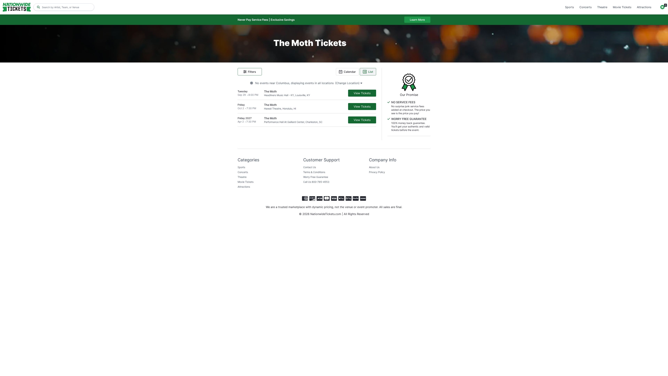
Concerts (585, 7)
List (370, 71)
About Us (374, 167)
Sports (569, 7)
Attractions (644, 7)
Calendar (350, 71)
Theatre (602, 7)
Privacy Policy (377, 172)
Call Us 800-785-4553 (316, 181)
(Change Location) (347, 83)
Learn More (417, 19)
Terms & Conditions (314, 172)
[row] (307, 93)
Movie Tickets (622, 7)
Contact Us (309, 167)
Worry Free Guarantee (315, 176)
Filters (252, 71)
